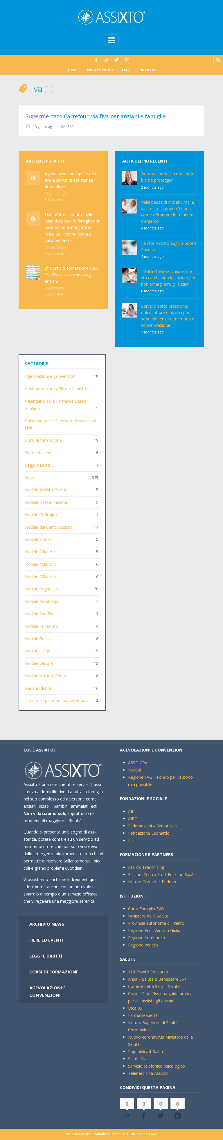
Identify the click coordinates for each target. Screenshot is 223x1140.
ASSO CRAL (139, 762)
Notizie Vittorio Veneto (46, 675)
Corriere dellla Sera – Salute (154, 986)
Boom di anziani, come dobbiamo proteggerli (168, 177)
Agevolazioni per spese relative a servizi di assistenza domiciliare (71, 180)
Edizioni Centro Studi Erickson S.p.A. (161, 874)
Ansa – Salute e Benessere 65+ (157, 979)
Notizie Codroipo (41, 514)
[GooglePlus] (106, 60)
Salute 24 (136, 1058)
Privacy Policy (100, 70)
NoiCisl (134, 770)
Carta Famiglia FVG (146, 908)
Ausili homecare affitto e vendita (55, 388)
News (30, 477)
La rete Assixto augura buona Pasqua (169, 246)
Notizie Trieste (39, 638)
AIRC (132, 818)
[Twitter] (117, 60)
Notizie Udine (37, 651)
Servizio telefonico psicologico (156, 1066)
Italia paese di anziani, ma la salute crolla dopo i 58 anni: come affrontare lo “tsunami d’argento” (167, 211)
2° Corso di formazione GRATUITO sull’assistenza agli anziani (72, 274)
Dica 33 (135, 1008)
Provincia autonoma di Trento (156, 923)
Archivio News (46, 924)
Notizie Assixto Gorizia (46, 490)
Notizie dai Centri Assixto (48, 527)
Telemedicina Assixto (148, 1073)
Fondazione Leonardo (149, 833)
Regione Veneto (143, 945)
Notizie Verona (39, 663)
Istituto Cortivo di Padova (152, 881)
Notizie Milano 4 (40, 576)
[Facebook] (96, 60)
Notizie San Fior (40, 613)
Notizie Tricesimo (41, 626)
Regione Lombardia (146, 937)
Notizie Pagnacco (41, 589)
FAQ (125, 70)
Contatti (146, 70)
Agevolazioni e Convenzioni (50, 376)
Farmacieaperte (143, 1015)
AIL (131, 811)
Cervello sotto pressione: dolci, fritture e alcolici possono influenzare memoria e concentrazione (167, 315)
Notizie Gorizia (39, 539)
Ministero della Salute (148, 916)
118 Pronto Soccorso (148, 972)
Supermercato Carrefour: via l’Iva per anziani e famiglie (96, 116)
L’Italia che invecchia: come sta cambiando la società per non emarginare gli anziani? (168, 278)
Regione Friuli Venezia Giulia (154, 930)
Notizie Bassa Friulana (46, 502)
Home (73, 70)
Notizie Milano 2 (40, 564)
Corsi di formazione (43, 440)
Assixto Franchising (146, 867)
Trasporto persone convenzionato (57, 700)
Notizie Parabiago (42, 601)
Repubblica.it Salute (146, 1051)
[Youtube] (127, 60)
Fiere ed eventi (39, 452)
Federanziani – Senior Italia (153, 826)
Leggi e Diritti (37, 465)
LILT (132, 840)
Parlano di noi (38, 688)
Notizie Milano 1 (40, 552)
